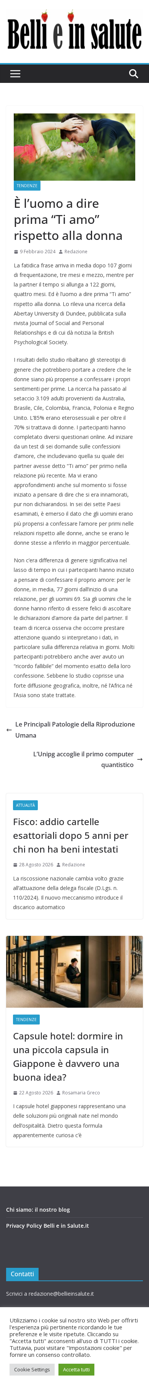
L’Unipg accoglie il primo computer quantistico (83, 759)
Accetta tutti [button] (76, 1369)
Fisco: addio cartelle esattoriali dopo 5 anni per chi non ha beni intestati (70, 835)
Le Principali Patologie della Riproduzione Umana (75, 730)
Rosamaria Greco (81, 1092)
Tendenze (27, 185)
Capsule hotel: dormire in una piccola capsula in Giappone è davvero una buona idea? (68, 1056)
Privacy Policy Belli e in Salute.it (47, 1225)
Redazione (76, 251)
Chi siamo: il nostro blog (38, 1209)
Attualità (25, 805)
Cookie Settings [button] (32, 1369)
